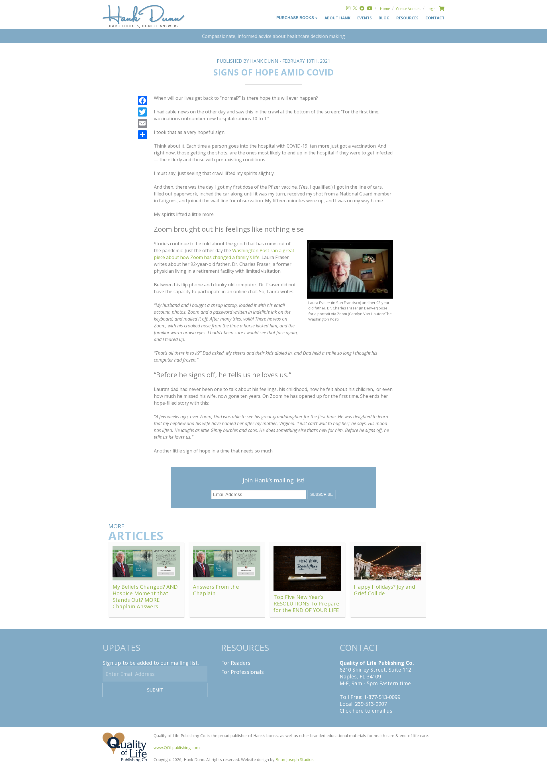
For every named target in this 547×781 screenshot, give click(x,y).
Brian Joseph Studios (294, 759)
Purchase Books (295, 18)
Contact (434, 18)
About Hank (337, 18)
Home (385, 8)
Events (364, 18)
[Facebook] (362, 8)
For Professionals (242, 671)
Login (431, 8)
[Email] (142, 123)
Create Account (408, 8)
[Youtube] (369, 8)
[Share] (142, 134)
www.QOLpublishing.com (177, 747)
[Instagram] (348, 8)
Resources (407, 18)
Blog (384, 18)
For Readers (235, 662)
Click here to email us (366, 710)
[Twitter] (355, 8)
